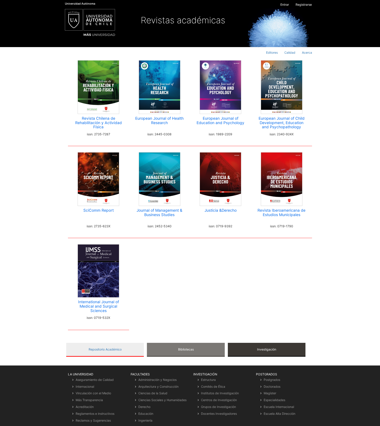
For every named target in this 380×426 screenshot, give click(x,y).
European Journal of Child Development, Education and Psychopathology (282, 122)
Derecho (144, 407)
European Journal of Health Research (159, 120)
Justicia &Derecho (221, 210)
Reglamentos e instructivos (95, 413)
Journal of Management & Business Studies (159, 212)
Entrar (284, 4)
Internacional (85, 386)
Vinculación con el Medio (93, 393)
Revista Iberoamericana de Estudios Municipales (281, 212)
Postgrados (272, 380)
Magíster (270, 393)
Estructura (208, 380)
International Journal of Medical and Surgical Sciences (98, 306)
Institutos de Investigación (220, 393)
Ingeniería (145, 420)
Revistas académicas (183, 20)
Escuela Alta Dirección (279, 413)
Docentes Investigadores (219, 413)
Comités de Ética (213, 386)
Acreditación (85, 407)
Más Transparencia (89, 400)
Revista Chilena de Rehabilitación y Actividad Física (98, 122)
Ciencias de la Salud (152, 393)
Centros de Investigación (219, 400)
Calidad (289, 52)
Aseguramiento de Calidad (95, 380)
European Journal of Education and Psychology (220, 120)
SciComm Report (98, 210)
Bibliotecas (186, 349)
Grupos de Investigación (218, 407)
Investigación (266, 349)
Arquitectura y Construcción (158, 386)
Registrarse (304, 4)
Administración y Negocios (157, 380)
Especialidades (274, 400)
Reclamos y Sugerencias (93, 420)
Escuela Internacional (279, 407)
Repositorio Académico (105, 349)
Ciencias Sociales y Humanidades (162, 400)
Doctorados (272, 386)
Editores (272, 52)
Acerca (307, 52)
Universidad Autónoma (80, 3)
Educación (145, 413)
